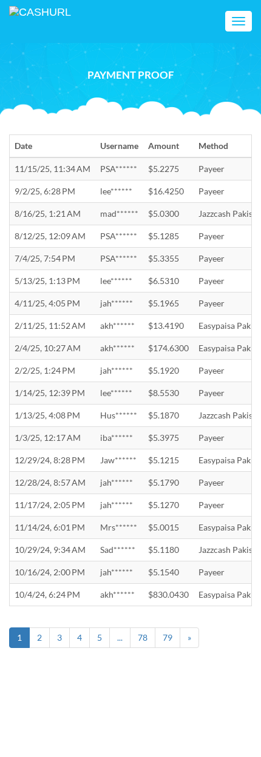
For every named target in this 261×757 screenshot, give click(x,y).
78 (142, 637)
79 (167, 637)
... (120, 637)
